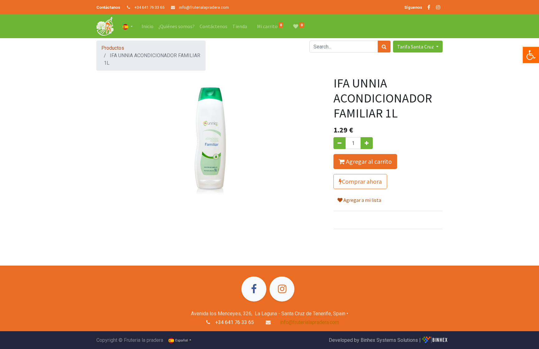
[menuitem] (147, 26)
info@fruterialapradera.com (204, 7)
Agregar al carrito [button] (368, 161)
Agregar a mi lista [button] (361, 200)
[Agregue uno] (367, 143)
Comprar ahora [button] (362, 181)
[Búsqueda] (384, 46)
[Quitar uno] (339, 143)
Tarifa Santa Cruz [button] (416, 46)
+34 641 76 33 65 (149, 7)
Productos (112, 48)
